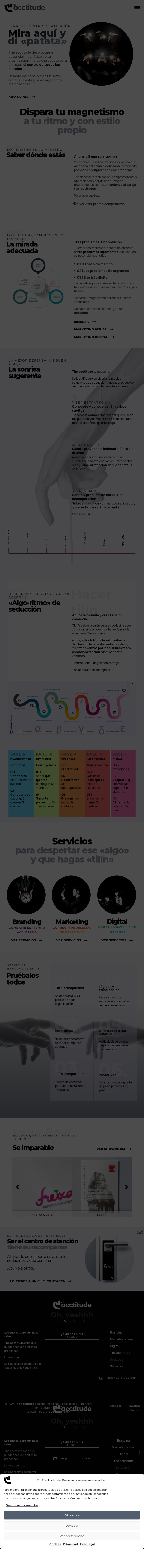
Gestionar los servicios (22, 1505)
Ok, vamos (72, 1515)
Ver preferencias (72, 1536)
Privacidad (70, 1544)
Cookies (55, 1544)
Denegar (72, 1525)
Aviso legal (87, 1544)
